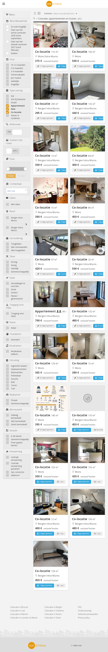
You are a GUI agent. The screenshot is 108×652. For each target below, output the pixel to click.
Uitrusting (14, 360)
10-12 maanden (18, 65)
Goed (13, 289)
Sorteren (59, 13)
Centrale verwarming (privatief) (16, 466)
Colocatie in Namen (19, 614)
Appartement (18, 105)
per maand (16, 78)
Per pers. (21, 176)
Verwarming (16, 451)
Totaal (10, 176)
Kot (12, 96)
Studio (14, 102)
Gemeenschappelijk (20, 271)
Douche (14, 378)
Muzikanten (15, 345)
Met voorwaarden (19, 247)
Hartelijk (14, 268)
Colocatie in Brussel (19, 607)
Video (13, 197)
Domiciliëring (16, 238)
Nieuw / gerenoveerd (16, 297)
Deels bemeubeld (19, 424)
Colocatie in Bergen (53, 607)
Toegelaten (16, 243)
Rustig (14, 265)
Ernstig (14, 262)
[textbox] (16, 191)
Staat (12, 277)
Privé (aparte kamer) (16, 444)
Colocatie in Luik (17, 610)
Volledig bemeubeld (16, 416)
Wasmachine (17, 372)
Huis (13, 109)
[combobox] (16, 191)
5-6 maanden (17, 68)
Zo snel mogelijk (18, 26)
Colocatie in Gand (52, 617)
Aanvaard (15, 339)
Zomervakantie (18, 74)
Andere (14, 53)
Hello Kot (77, 645)
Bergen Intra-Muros (17, 219)
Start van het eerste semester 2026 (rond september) (18, 34)
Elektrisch (15, 475)
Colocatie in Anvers (53, 614)
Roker (13, 322)
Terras (14, 385)
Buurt (12, 211)
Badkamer (15, 394)
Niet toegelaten (18, 250)
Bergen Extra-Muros (17, 229)
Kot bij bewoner (18, 99)
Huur (12, 158)
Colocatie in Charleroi (54, 610)
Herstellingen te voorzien (18, 284)
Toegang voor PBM (17, 315)
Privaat (14, 400)
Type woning (16, 90)
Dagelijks (15, 84)
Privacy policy (84, 617)
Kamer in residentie (15, 117)
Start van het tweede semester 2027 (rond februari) (19, 45)
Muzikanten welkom (16, 352)
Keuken (13, 430)
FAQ (80, 607)
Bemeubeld (16, 409)
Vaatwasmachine (18, 369)
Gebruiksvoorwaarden (88, 614)
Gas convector (17, 472)
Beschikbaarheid (18, 21)
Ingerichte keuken (19, 366)
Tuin (13, 388)
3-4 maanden (17, 71)
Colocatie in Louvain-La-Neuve (23, 617)
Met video (15, 204)
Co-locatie (16, 112)
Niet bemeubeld (18, 421)
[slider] (8, 169)
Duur (12, 59)
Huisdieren (15, 334)
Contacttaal (15, 183)
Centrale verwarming (16, 458)
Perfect (14, 292)
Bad (13, 382)
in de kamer (16, 436)
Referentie (15, 124)
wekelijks (15, 81)
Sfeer (12, 256)
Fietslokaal (16, 375)
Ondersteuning (84, 610)
